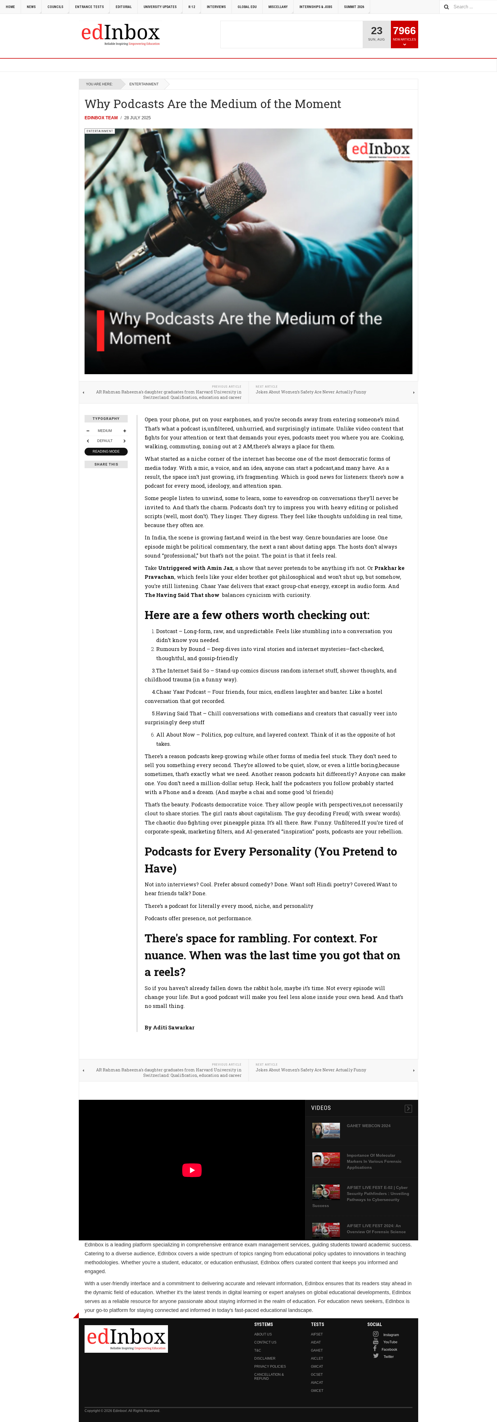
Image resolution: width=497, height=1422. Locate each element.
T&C (257, 1350)
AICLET (317, 1358)
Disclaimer (265, 1358)
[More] (408, 1109)
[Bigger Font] (124, 431)
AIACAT (317, 1383)
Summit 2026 (354, 7)
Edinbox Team (101, 118)
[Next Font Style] (124, 441)
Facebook (389, 1350)
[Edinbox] (120, 34)
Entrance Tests (89, 7)
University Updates (160, 7)
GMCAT (317, 1367)
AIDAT (316, 1342)
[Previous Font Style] (88, 441)
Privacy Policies (270, 1367)
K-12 (191, 7)
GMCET (317, 1391)
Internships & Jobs (315, 7)
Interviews (216, 7)
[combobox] (468, 7)
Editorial (124, 7)
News (31, 7)
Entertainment (143, 84)
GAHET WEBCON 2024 (369, 1125)
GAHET (317, 1350)
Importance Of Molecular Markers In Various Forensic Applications (374, 1161)
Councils (55, 7)
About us (263, 1334)
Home (10, 7)
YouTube (390, 1342)
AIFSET (317, 1334)
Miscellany (278, 7)
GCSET (317, 1375)
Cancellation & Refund (269, 1377)
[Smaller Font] (88, 431)
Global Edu (247, 7)
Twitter (389, 1357)
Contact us (265, 1342)
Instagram (391, 1335)
